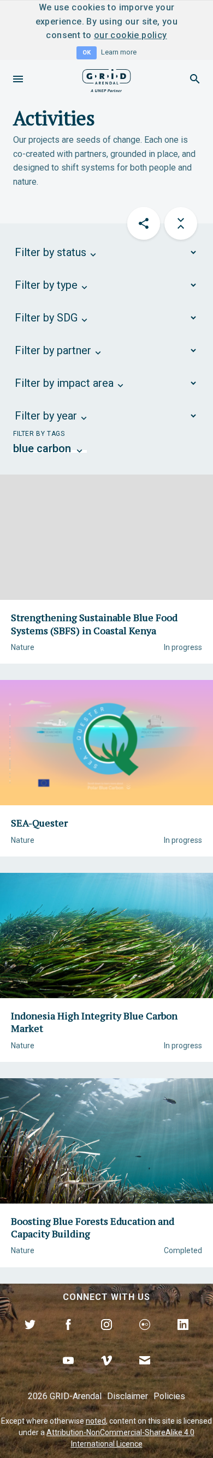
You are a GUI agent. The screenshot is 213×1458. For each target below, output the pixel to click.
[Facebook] (68, 1337)
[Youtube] (68, 1373)
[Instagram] (106, 1337)
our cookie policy (130, 35)
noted (96, 1421)
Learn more (119, 52)
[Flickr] (145, 1337)
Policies (169, 1396)
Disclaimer (127, 1396)
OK (86, 52)
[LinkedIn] (183, 1337)
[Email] (145, 1373)
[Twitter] (30, 1337)
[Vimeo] (106, 1373)
